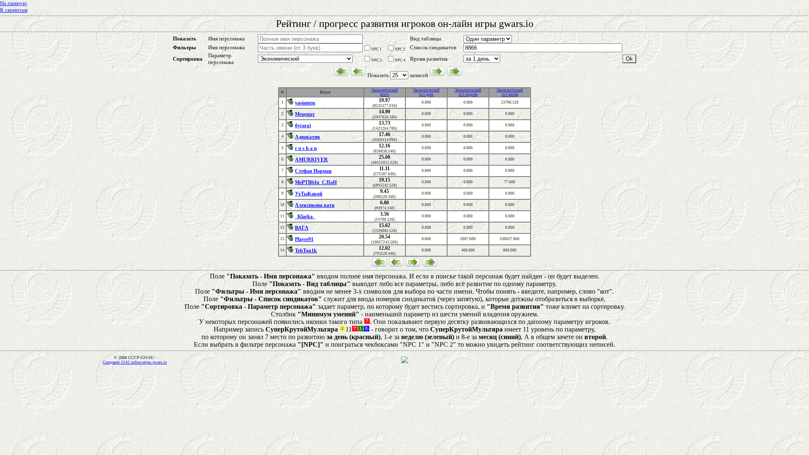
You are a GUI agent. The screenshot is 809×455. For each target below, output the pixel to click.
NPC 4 (400, 60)
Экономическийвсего (384, 92)
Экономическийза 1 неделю (468, 92)
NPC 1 (376, 49)
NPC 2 (400, 49)
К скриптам (13, 10)
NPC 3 (376, 60)
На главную (13, 3)
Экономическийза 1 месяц (509, 92)
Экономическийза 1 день (426, 92)
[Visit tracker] (404, 362)
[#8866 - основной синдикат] (291, 103)
